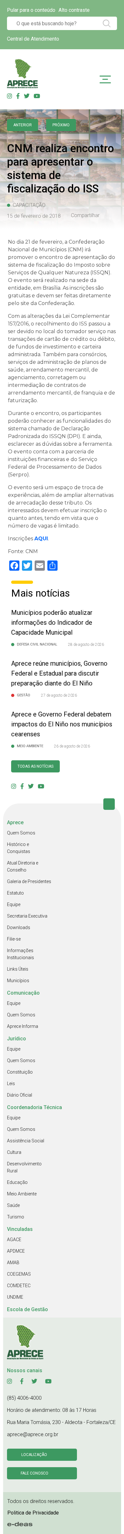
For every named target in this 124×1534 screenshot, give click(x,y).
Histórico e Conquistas (18, 848)
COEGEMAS (19, 1274)
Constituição (20, 1072)
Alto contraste (74, 10)
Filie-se (14, 939)
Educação (17, 1182)
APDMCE (16, 1251)
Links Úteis (17, 969)
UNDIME (15, 1297)
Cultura (14, 1152)
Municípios (18, 980)
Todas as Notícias (35, 766)
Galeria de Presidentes (29, 881)
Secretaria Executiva (27, 916)
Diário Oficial (19, 1095)
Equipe (13, 904)
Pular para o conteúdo (31, 10)
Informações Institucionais (20, 954)
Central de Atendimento (33, 39)
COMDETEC (19, 1285)
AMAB (13, 1262)
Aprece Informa (22, 1026)
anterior (22, 125)
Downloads (18, 927)
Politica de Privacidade (33, 1513)
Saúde (13, 1205)
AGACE (14, 1239)
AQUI (41, 539)
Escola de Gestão (27, 1309)
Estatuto (15, 893)
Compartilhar (85, 215)
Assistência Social (25, 1140)
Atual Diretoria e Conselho (22, 866)
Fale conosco (34, 1473)
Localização (34, 1454)
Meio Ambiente (22, 1193)
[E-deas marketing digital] (20, 1524)
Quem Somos (21, 832)
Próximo (61, 125)
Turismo (15, 1216)
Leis (11, 1083)
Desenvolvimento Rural (24, 1167)
